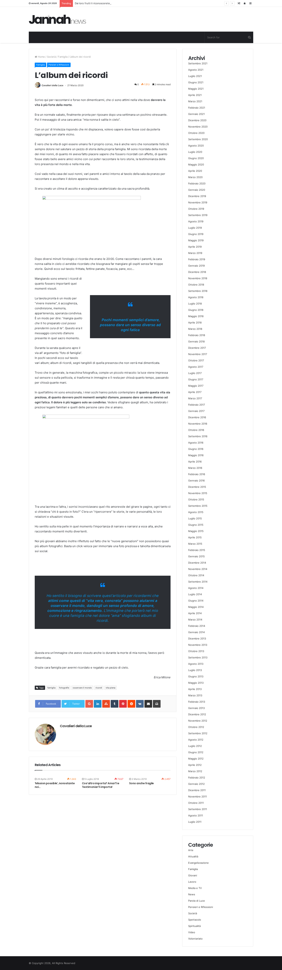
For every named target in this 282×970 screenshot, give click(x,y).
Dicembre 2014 (197, 562)
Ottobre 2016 (196, 429)
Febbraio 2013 (196, 701)
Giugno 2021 (195, 82)
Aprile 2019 (195, 246)
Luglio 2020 (195, 151)
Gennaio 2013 (196, 708)
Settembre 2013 (197, 657)
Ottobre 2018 (196, 284)
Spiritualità (194, 925)
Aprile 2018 (195, 322)
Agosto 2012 (195, 739)
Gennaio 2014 (196, 632)
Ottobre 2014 (196, 575)
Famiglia (63, 56)
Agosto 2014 (195, 587)
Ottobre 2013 (196, 651)
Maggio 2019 (196, 240)
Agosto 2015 (195, 512)
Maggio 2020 (196, 164)
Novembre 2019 (197, 202)
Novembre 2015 (197, 493)
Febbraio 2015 (196, 550)
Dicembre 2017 (197, 347)
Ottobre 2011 (196, 802)
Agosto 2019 (195, 221)
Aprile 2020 (195, 170)
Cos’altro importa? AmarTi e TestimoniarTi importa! (100, 785)
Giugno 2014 (195, 600)
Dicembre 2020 (197, 120)
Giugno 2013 (195, 676)
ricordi (99, 687)
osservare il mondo (82, 687)
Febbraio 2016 (196, 474)
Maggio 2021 (196, 88)
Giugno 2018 (195, 309)
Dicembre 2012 (197, 714)
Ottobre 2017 (196, 360)
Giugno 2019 (195, 234)
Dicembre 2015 (197, 486)
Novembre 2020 (198, 126)
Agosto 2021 (195, 69)
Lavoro (192, 881)
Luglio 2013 (195, 670)
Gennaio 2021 (196, 113)
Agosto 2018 (195, 297)
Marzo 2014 (195, 619)
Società (51, 56)
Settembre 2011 (197, 809)
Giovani (192, 875)
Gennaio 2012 (196, 783)
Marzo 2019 (195, 253)
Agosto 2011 (195, 815)
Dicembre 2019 (197, 196)
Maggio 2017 (195, 385)
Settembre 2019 (197, 215)
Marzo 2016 (195, 467)
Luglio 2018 (195, 303)
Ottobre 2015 (196, 499)
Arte (190, 850)
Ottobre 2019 (196, 208)
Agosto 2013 (195, 663)
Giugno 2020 (196, 158)
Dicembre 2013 (197, 638)
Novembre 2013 (197, 644)
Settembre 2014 (197, 581)
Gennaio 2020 (196, 189)
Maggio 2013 (196, 682)
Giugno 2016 (195, 448)
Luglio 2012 (195, 745)
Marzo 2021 (195, 101)
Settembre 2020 (198, 139)
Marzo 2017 (195, 398)
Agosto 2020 (196, 145)
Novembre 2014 (197, 569)
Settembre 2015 (197, 505)
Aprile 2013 (195, 689)
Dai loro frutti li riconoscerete (92, 3)
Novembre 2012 (197, 720)
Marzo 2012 (195, 771)
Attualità (193, 856)
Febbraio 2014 (196, 625)
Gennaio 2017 (196, 411)
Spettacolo (194, 919)
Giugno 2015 (195, 524)
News (191, 894)
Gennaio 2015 (196, 556)
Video (191, 932)
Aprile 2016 (195, 461)
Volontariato (195, 938)
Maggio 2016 (196, 455)
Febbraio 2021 (196, 107)
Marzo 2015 (195, 543)
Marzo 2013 (195, 695)
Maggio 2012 (196, 758)
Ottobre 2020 (196, 132)
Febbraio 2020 (196, 183)
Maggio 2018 (196, 316)
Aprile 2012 (195, 764)
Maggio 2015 (196, 531)
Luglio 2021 (195, 76)
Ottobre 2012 (196, 727)
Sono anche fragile (141, 783)
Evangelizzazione (198, 862)
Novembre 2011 (197, 796)
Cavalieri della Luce (52, 85)
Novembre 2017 (197, 354)
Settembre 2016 (197, 436)
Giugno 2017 (195, 379)
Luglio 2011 (194, 821)
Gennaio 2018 (196, 341)
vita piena (110, 687)
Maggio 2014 (196, 606)
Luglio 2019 (195, 227)
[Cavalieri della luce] (57, 19)
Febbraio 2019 (196, 259)
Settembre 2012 (197, 733)
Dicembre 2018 (197, 271)
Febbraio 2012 (196, 777)
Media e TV (195, 888)
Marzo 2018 (195, 328)
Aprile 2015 (195, 537)
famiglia (51, 687)
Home (41, 56)
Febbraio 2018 (196, 335)
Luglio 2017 (195, 373)
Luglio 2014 (195, 594)
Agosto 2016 (195, 442)
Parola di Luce (196, 900)
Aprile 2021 (195, 95)
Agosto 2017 (195, 366)
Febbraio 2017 (196, 404)
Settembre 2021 (197, 63)
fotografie (64, 687)
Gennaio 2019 (196, 265)
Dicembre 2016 (197, 417)
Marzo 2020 (195, 177)
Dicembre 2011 (197, 790)
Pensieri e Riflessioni (59, 64)
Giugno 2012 (195, 752)
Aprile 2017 (194, 392)
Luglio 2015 (195, 518)
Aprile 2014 (195, 613)
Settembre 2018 (197, 290)
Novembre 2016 (197, 423)
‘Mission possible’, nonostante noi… (55, 785)
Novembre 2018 (197, 278)
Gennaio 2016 (196, 480)
